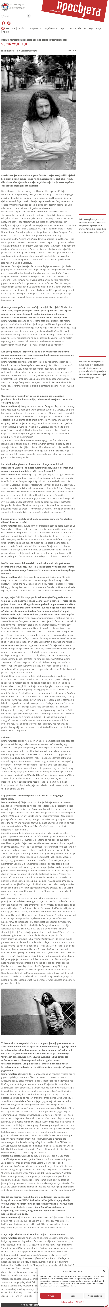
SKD (4, 6)
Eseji (98, 28)
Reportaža (75, 28)
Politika (10, 28)
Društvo (22, 28)
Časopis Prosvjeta (74, 11)
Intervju (88, 28)
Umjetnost (36, 28)
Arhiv (6, 32)
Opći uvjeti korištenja (31, 1305)
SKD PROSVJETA (16, 4)
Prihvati (50, 1296)
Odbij (72, 1296)
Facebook (3, 23)
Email (9, 23)
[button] (103, 1271)
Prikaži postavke (94, 1296)
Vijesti (64, 28)
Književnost (51, 28)
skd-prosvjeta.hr (17, 7)
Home (3, 28)
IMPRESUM (80, 1302)
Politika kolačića (67, 1302)
